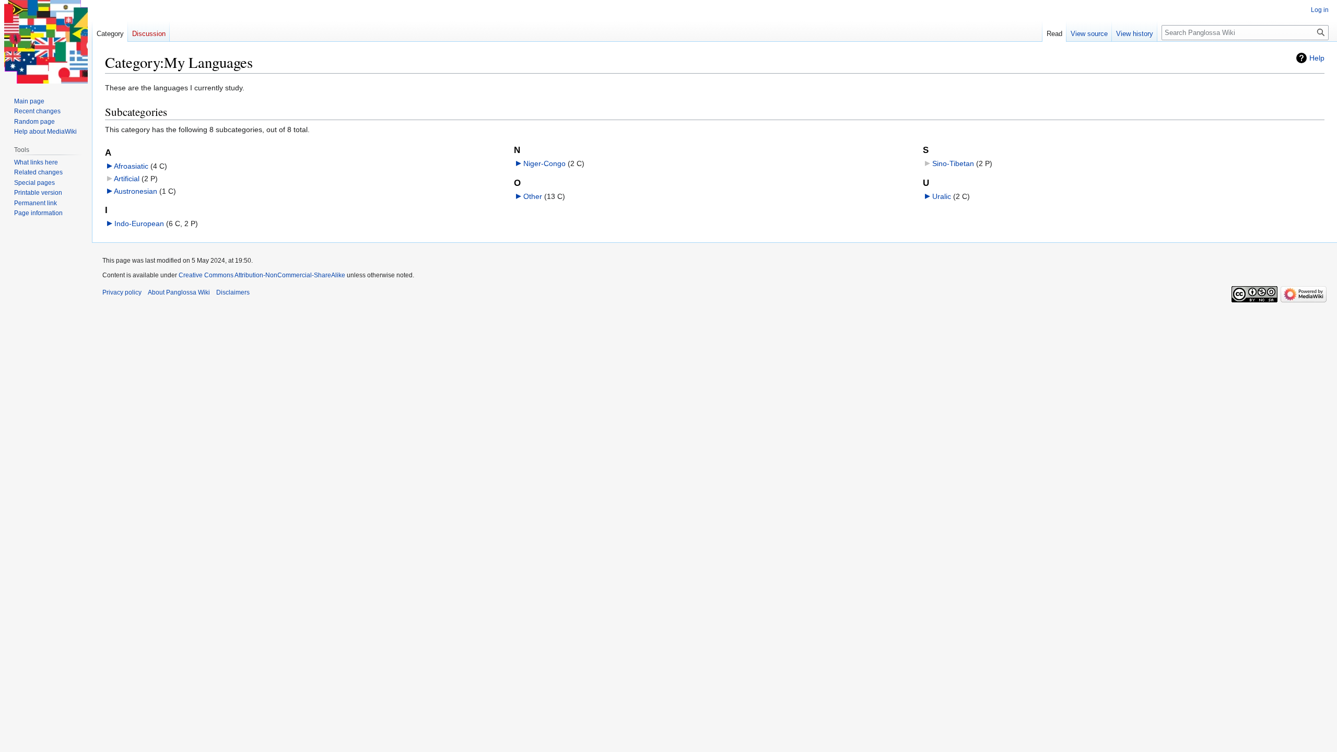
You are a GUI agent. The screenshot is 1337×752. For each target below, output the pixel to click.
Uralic (941, 196)
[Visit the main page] (46, 42)
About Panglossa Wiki (179, 292)
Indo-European (139, 223)
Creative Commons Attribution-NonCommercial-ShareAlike (262, 275)
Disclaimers (233, 292)
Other (532, 196)
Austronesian (135, 191)
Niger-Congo (544, 163)
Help (1316, 58)
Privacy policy (122, 292)
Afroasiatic (131, 166)
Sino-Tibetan (953, 163)
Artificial (126, 178)
